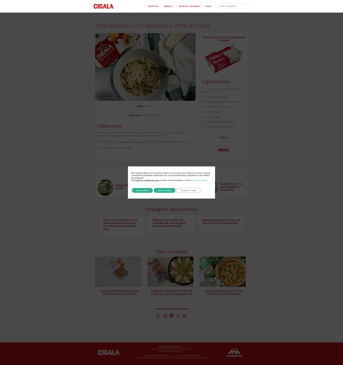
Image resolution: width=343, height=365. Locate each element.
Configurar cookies (188, 190)
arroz (189, 6)
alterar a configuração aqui (147, 180)
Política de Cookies (199, 180)
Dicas (208, 6)
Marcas (168, 6)
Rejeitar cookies (164, 190)
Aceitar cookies (142, 190)
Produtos (153, 6)
